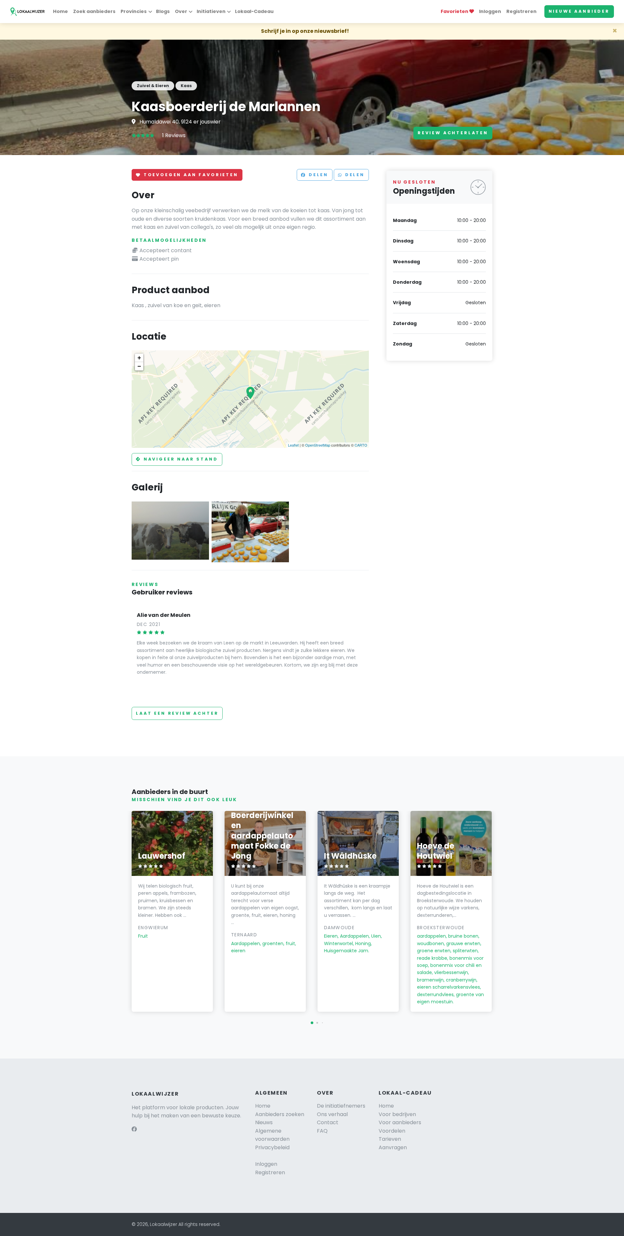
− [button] (139, 366)
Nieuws (264, 1122)
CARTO (361, 445)
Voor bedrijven (397, 1114)
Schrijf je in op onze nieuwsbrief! (305, 31)
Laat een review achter (177, 713)
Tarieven (390, 1139)
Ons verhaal (332, 1114)
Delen (317, 175)
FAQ (322, 1131)
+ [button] (139, 357)
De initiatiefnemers (341, 1106)
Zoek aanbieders (94, 11)
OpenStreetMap (317, 445)
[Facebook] (134, 1129)
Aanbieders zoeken (279, 1114)
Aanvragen (393, 1147)
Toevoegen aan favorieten (189, 175)
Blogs (163, 11)
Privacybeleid (272, 1147)
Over (181, 11)
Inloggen (490, 11)
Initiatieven (211, 11)
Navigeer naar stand (179, 459)
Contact (327, 1122)
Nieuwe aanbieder (579, 11)
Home (60, 11)
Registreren (521, 11)
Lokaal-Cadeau (254, 11)
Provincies (134, 11)
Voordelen (392, 1131)
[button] (312, 1022)
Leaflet (293, 445)
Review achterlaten (453, 133)
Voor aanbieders (400, 1122)
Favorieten (455, 11)
